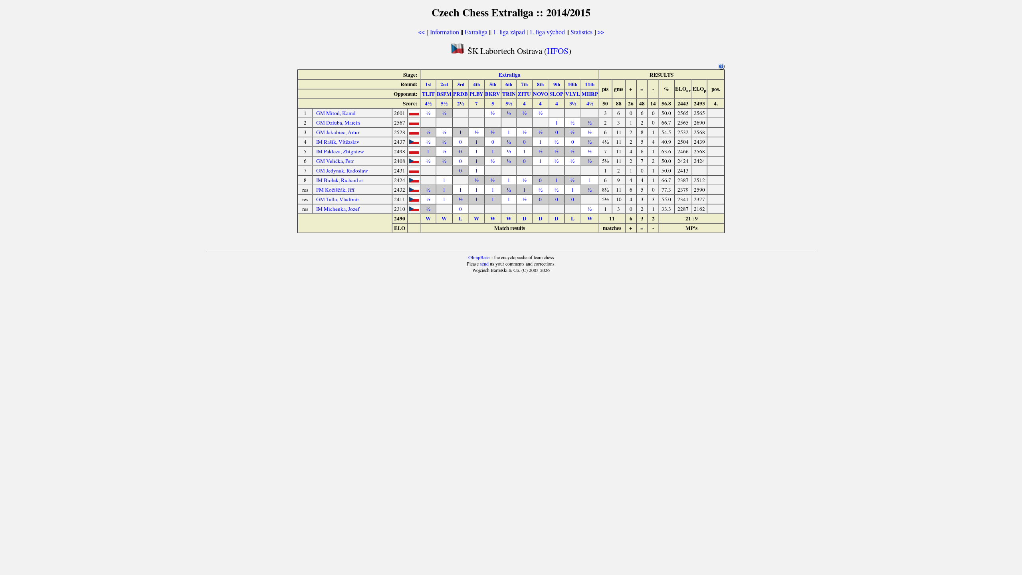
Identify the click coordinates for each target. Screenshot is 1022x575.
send (484, 263)
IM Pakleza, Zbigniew (340, 151)
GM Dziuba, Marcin (338, 122)
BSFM (444, 94)
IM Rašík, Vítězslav (337, 141)
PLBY (476, 94)
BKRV (492, 94)
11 (589, 84)
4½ (428, 103)
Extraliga (476, 32)
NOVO (540, 94)
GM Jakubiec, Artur (337, 132)
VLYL (572, 94)
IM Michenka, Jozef (337, 208)
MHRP (590, 94)
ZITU (524, 94)
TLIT (428, 94)
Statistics (581, 32)
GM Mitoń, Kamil (336, 113)
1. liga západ (509, 32)
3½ (572, 103)
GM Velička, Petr (335, 161)
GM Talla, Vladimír (337, 199)
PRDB (460, 94)
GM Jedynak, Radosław (342, 170)
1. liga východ (547, 32)
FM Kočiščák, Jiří (335, 189)
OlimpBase (478, 257)
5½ (444, 103)
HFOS (557, 50)
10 (572, 84)
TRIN (509, 94)
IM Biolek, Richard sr (339, 180)
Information (444, 32)
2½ (460, 103)
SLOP (556, 94)
